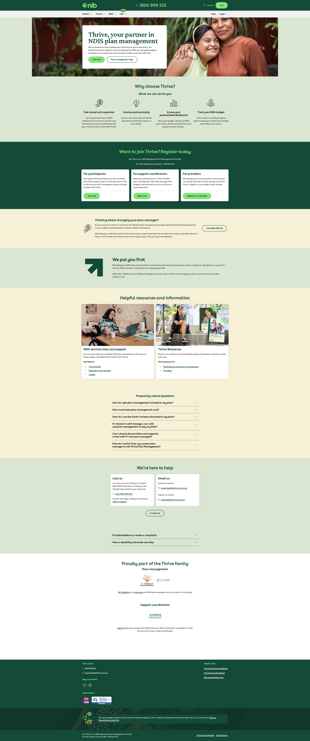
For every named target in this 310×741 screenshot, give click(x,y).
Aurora (120, 628)
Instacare (138, 592)
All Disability (124, 592)
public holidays (119, 502)
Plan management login (213, 677)
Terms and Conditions (205, 735)
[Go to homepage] (89, 5)
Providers (167, 370)
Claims (92, 374)
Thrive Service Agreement (214, 673)
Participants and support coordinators (181, 367)
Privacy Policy (222, 735)
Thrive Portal (95, 367)
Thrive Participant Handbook (216, 669)
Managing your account (100, 370)
